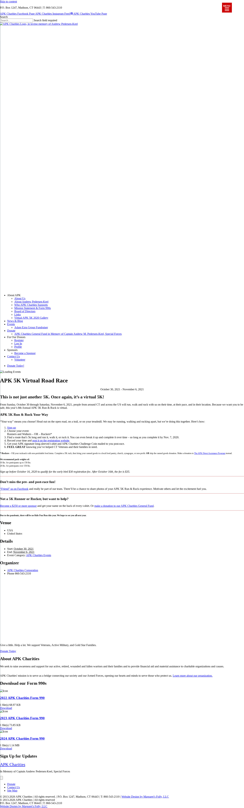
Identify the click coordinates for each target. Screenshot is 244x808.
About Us (19, 298)
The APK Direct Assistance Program (209, 453)
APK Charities (12, 764)
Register (19, 340)
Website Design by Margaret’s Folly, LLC (145, 796)
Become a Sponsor (25, 353)
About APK (14, 295)
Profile (18, 346)
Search (4, 16)
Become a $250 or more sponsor (18, 505)
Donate (11, 330)
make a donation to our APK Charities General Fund (124, 505)
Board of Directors (24, 311)
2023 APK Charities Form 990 (22, 718)
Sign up (11, 427)
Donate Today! (15, 365)
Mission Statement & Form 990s (32, 308)
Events (11, 324)
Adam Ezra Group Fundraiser (31, 327)
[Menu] (1, 778)
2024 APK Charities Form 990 (22, 738)
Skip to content (8, 1)
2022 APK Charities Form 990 (22, 698)
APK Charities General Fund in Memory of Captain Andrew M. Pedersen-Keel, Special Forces (68, 333)
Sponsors (12, 349)
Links (17, 314)
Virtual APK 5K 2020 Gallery (31, 317)
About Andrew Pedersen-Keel (31, 301)
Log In (18, 343)
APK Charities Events (38, 555)
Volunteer (19, 359)
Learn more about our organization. (193, 675)
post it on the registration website (50, 440)
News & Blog (15, 320)
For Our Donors (16, 337)
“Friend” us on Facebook (14, 488)
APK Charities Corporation (22, 570)
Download (6, 708)
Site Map (12, 790)
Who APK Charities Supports (31, 304)
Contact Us (13, 356)
